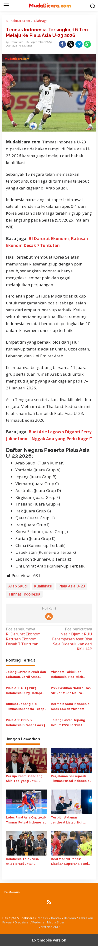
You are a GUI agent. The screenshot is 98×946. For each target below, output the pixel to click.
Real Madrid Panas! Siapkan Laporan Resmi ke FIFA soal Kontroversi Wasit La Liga (70, 862)
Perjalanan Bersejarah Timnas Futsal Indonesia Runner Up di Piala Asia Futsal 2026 (70, 779)
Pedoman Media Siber (48, 922)
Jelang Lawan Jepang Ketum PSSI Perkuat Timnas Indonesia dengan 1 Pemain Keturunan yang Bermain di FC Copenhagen (71, 723)
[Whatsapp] (87, 44)
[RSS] (49, 616)
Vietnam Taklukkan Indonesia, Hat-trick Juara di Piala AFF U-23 (69, 675)
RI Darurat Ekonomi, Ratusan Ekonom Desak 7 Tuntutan (24, 636)
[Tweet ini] (70, 44)
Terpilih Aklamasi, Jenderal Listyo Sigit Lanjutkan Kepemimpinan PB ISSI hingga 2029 (71, 820)
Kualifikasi (43, 586)
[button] (93, 5)
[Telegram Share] (79, 44)
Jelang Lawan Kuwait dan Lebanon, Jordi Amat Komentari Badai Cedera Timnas (26, 675)
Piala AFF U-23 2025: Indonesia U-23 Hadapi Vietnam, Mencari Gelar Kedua (24, 691)
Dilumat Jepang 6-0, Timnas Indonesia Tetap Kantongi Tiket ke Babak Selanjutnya (25, 707)
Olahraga (11, 45)
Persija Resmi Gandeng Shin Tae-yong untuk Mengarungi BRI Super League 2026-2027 (24, 779)
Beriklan (70, 918)
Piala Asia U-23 (72, 586)
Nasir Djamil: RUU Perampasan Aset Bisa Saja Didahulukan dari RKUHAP (72, 639)
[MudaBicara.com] (50, 5)
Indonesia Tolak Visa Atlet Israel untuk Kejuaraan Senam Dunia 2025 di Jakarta (24, 862)
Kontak (56, 918)
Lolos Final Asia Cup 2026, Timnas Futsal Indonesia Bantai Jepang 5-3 (26, 820)
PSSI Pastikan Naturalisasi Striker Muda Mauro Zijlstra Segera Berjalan (71, 691)
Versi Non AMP (49, 927)
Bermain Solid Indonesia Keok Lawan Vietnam (70, 706)
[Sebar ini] (62, 44)
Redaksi (43, 918)
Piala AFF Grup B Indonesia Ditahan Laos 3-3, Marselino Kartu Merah (26, 723)
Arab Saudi (18, 586)
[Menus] (6, 5)
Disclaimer (22, 922)
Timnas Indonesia (24, 594)
